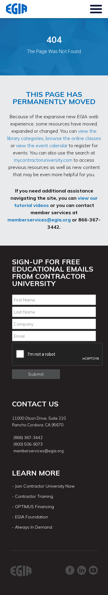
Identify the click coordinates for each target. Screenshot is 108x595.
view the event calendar (42, 145)
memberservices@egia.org (39, 220)
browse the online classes (73, 138)
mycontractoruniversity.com (43, 160)
